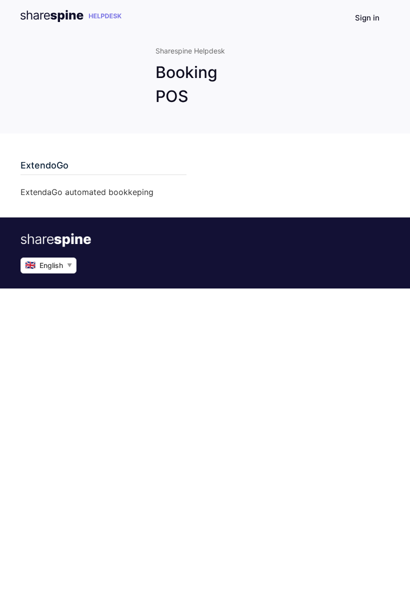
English (48, 265)
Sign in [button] (367, 17)
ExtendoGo (44, 165)
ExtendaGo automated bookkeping (87, 192)
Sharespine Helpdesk (190, 50)
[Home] (71, 19)
